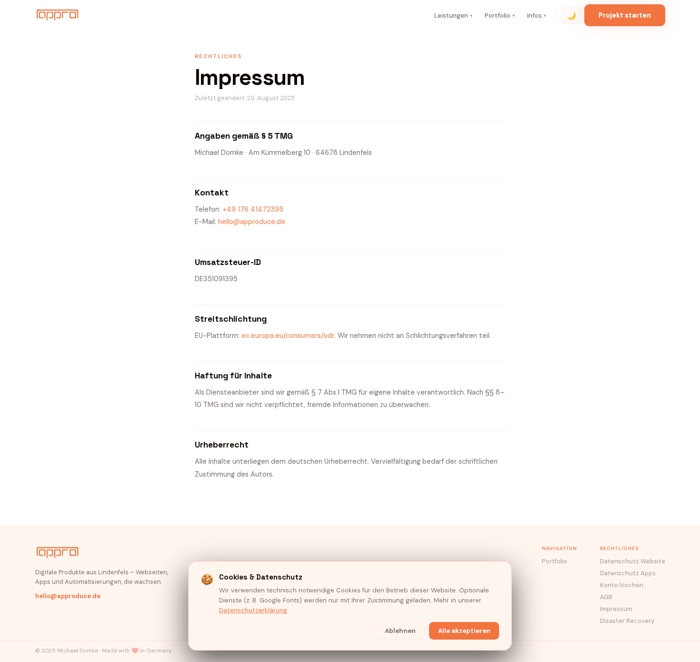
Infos (536, 15)
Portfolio (500, 15)
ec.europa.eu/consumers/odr (287, 335)
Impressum (616, 609)
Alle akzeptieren (464, 631)
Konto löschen (621, 585)
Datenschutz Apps (628, 573)
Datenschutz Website (632, 561)
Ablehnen (400, 631)
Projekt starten (625, 15)
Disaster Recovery (627, 621)
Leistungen (453, 15)
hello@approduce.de (251, 221)
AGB (606, 597)
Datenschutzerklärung (253, 610)
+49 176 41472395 (252, 209)
